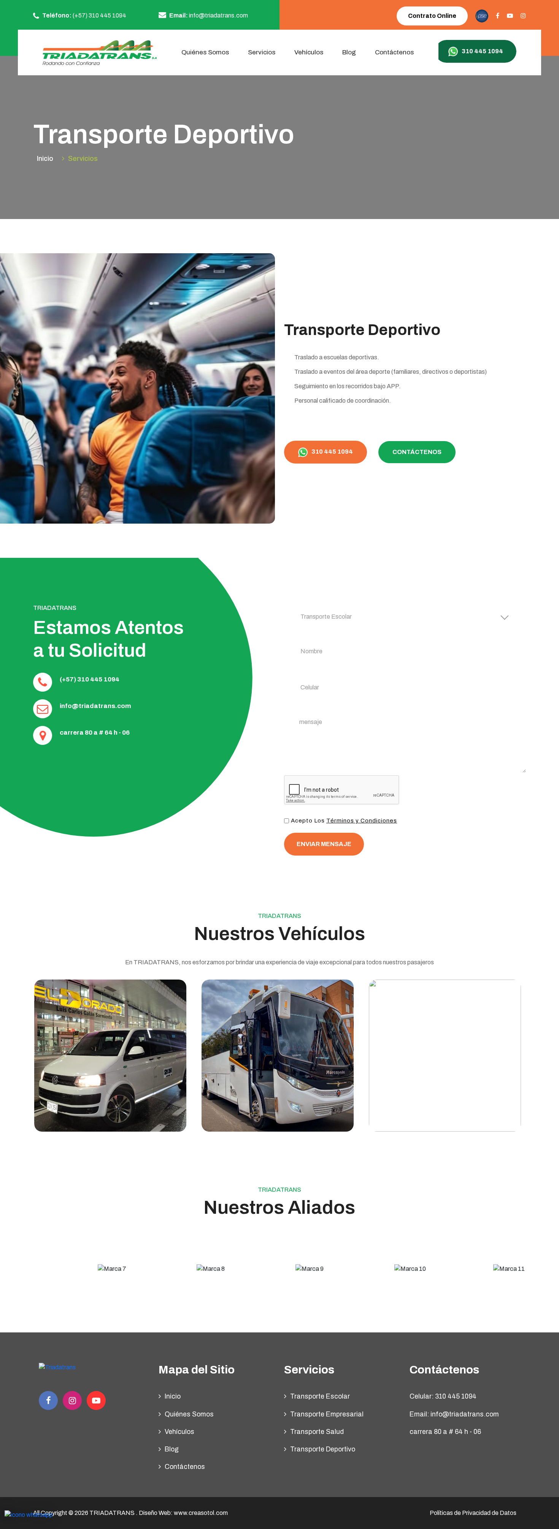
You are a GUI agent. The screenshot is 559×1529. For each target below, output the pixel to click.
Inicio (45, 158)
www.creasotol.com (201, 1513)
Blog (349, 52)
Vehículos (308, 52)
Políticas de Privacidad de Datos (473, 1513)
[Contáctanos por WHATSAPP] (29, 1514)
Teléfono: (83, 15)
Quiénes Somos (205, 52)
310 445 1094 (331, 451)
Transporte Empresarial (327, 1414)
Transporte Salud (317, 1431)
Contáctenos (394, 52)
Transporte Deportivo (322, 1449)
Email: (208, 15)
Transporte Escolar (320, 1396)
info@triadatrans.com (95, 706)
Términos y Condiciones (361, 821)
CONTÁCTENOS (416, 452)
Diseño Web (155, 1513)
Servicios (83, 158)
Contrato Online (432, 16)
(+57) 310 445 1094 (89, 679)
